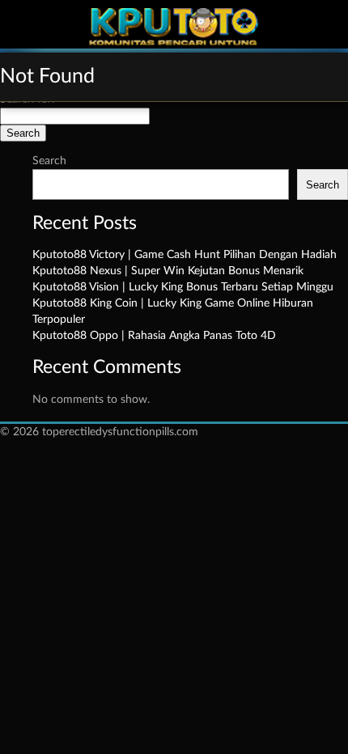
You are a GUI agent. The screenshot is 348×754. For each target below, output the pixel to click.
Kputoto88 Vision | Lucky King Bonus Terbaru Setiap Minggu (182, 287)
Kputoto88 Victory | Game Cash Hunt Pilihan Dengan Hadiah (184, 255)
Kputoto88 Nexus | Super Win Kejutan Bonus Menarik (167, 271)
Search (49, 161)
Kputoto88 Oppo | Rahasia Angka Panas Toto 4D (154, 335)
